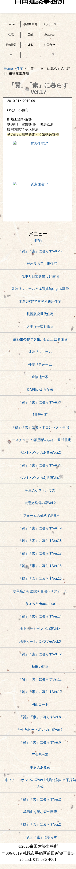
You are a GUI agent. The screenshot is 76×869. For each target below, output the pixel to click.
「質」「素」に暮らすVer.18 (40, 540)
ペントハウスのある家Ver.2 (40, 452)
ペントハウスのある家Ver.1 (40, 478)
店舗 (30, 34)
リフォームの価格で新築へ (40, 515)
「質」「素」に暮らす (40, 837)
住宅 (11, 34)
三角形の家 (40, 755)
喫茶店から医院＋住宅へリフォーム (40, 591)
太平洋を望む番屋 (40, 326)
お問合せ (49, 44)
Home (11, 24)
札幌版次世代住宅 (40, 314)
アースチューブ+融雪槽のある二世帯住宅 (40, 440)
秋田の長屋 (40, 666)
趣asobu (49, 34)
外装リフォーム (40, 352)
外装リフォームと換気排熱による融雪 (40, 289)
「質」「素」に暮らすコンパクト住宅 (40, 427)
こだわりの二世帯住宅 (40, 263)
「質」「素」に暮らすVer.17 (40, 553)
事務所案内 (30, 24)
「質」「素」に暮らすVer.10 (40, 692)
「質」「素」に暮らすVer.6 (40, 742)
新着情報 (10, 44)
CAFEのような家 (40, 389)
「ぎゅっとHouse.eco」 (40, 603)
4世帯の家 (40, 415)
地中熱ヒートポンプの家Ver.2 (40, 729)
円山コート (40, 704)
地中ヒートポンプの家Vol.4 (40, 629)
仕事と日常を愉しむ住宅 (40, 276)
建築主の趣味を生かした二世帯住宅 (40, 339)
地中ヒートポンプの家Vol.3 (40, 641)
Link (30, 44)
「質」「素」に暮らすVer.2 (40, 799)
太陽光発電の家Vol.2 (40, 503)
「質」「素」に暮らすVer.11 (40, 679)
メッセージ (49, 24)
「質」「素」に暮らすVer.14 (40, 616)
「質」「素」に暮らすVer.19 (40, 528)
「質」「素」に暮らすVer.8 (40, 717)
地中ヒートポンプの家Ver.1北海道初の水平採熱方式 (40, 783)
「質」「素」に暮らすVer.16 (40, 566)
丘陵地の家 (40, 377)
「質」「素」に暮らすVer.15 (40, 578)
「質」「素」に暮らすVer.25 (40, 251)
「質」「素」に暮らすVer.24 (40, 402)
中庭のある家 (40, 767)
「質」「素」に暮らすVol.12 (40, 654)
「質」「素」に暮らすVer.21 (40, 465)
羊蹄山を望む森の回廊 (40, 812)
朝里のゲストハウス (40, 490)
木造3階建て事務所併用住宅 (40, 301)
